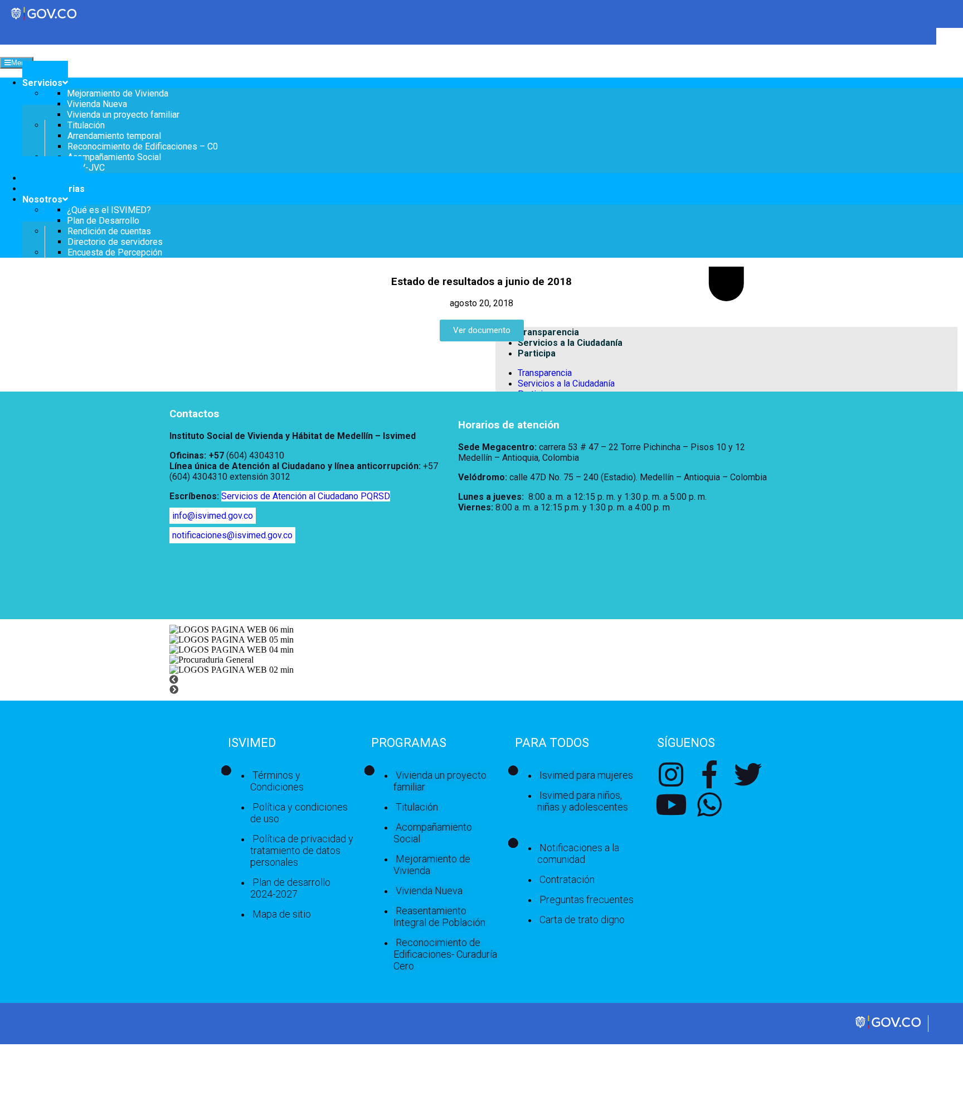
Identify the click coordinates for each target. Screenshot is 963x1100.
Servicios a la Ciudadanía (566, 383)
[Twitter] (748, 774)
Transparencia (545, 373)
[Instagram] (671, 774)
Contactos (194, 414)
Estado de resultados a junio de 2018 (481, 282)
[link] (889, 1028)
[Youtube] (671, 804)
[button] (481, 680)
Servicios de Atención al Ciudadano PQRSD (305, 496)
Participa (537, 353)
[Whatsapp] (709, 804)
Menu (20, 63)
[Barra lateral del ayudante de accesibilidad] (949, 41)
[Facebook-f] (709, 774)
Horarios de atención (509, 425)
